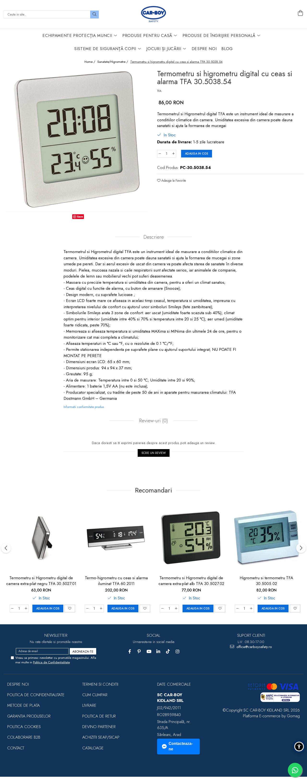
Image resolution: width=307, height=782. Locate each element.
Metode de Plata (23, 705)
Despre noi (18, 684)
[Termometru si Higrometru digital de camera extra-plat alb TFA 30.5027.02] (191, 537)
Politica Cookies (24, 727)
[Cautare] (94, 14)
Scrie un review (154, 453)
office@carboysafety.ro (253, 646)
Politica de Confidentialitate (51, 662)
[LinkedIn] (158, 651)
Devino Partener (99, 727)
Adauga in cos (196, 153)
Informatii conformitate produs (84, 407)
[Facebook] (129, 651)
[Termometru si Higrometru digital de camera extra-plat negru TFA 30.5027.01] (41, 537)
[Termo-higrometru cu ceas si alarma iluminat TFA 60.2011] (116, 537)
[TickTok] (168, 651)
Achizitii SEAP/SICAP (100, 737)
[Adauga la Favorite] (70, 608)
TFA (159, 91)
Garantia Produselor (29, 716)
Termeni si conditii (100, 684)
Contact (15, 748)
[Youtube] (149, 651)
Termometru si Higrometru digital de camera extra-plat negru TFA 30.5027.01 (41, 580)
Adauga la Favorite (173, 180)
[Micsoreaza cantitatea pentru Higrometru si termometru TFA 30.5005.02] (237, 608)
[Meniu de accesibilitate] (299, 746)
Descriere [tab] (153, 237)
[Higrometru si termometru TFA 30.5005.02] (266, 537)
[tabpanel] (77, 140)
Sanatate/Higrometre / (113, 62)
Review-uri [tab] (153, 420)
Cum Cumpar (94, 695)
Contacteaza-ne (181, 746)
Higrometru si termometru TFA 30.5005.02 (266, 580)
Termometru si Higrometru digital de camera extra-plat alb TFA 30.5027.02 (191, 580)
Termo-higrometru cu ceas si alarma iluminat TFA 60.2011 (116, 580)
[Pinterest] (139, 651)
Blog (227, 49)
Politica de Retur (99, 716)
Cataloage (93, 748)
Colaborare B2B (23, 737)
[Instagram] (177, 651)
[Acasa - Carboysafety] (153, 14)
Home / (90, 62)
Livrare (89, 705)
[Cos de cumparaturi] (300, 13)
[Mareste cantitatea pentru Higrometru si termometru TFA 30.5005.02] (251, 608)
